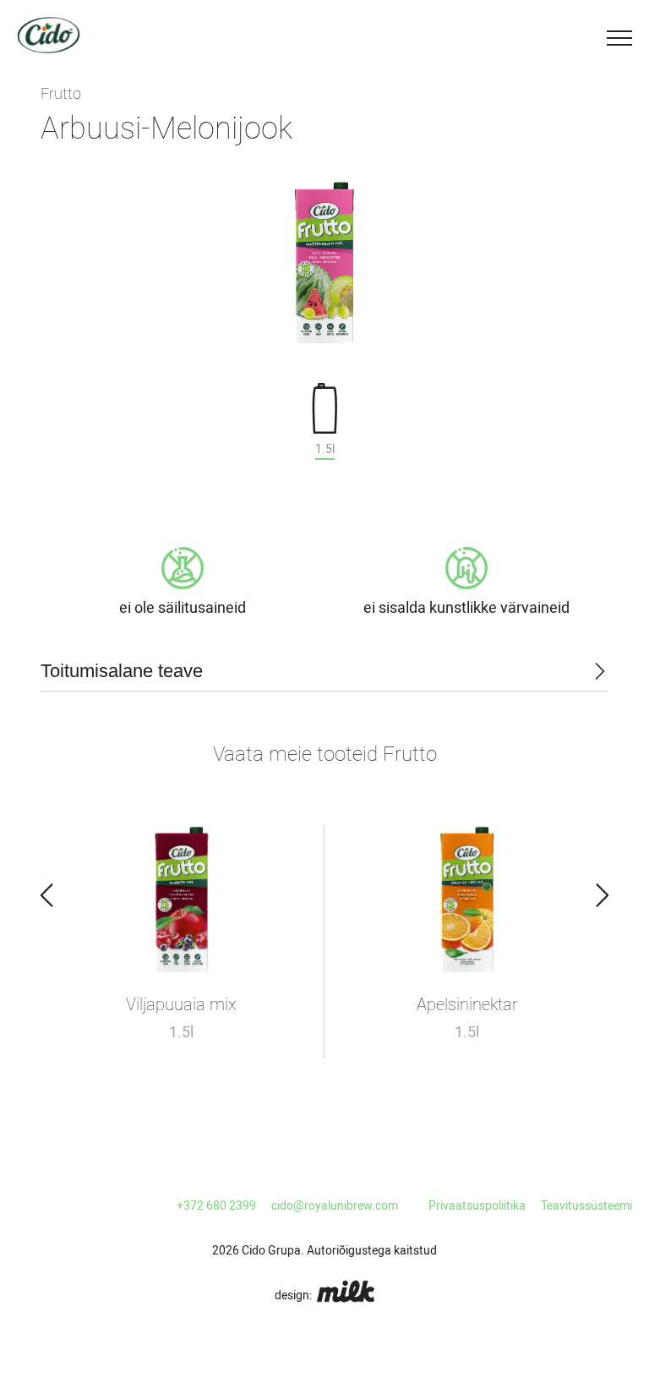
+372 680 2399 (216, 1205)
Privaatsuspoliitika (477, 1205)
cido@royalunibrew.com (334, 1205)
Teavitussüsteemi (586, 1205)
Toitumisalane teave (122, 670)
